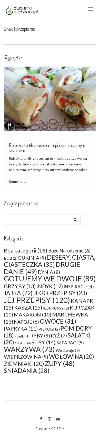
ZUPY (60, 363)
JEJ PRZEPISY (37, 299)
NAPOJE (26, 322)
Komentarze (18, 181)
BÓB (10, 258)
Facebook (41, 421)
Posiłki (22, 336)
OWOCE (58, 321)
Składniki (23, 343)
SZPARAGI (70, 342)
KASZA (28, 307)
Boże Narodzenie (69, 250)
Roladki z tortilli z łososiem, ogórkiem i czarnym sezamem (47, 147)
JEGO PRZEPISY (60, 293)
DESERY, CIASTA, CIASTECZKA (49, 260)
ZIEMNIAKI (24, 363)
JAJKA (18, 293)
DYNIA (49, 272)
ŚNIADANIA (26, 370)
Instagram (49, 421)
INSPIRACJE (79, 286)
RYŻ (59, 336)
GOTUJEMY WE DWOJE (50, 278)
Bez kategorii (25, 250)
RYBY (40, 336)
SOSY (44, 342)
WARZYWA (29, 349)
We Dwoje (68, 350)
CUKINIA (32, 258)
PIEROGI (49, 329)
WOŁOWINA (71, 356)
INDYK (49, 286)
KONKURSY (56, 308)
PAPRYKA (21, 328)
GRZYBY (20, 286)
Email (58, 421)
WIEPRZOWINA (26, 357)
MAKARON (32, 314)
